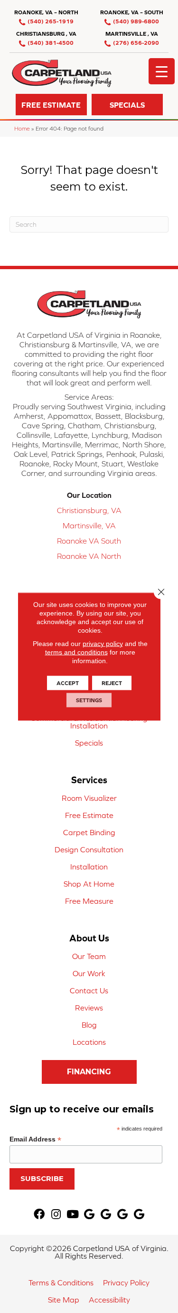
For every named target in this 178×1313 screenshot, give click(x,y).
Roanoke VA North (89, 556)
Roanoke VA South (89, 540)
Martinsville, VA (89, 525)
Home (22, 128)
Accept (67, 683)
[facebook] (39, 1215)
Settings (89, 700)
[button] (51, 104)
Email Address (35, 1139)
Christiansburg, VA (89, 510)
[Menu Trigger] (162, 71)
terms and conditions (76, 652)
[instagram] (56, 1215)
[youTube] (72, 1215)
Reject (112, 683)
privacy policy (103, 643)
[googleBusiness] (89, 1215)
